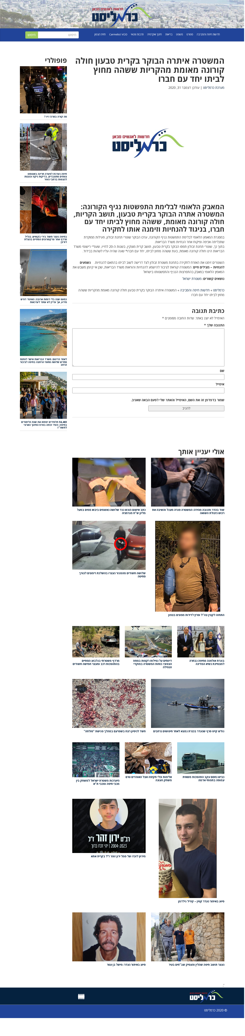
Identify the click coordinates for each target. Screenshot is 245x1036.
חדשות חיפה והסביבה (208, 34)
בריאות (169, 34)
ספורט (190, 34)
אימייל (220, 384)
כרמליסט (218, 290)
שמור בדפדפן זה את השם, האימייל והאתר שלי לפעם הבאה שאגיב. (177, 400)
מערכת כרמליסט (213, 87)
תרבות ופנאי (137, 34)
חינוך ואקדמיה (154, 34)
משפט (179, 34)
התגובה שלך (214, 325)
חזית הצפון (100, 34)
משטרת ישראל (192, 278)
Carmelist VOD (118, 34)
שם (222, 371)
